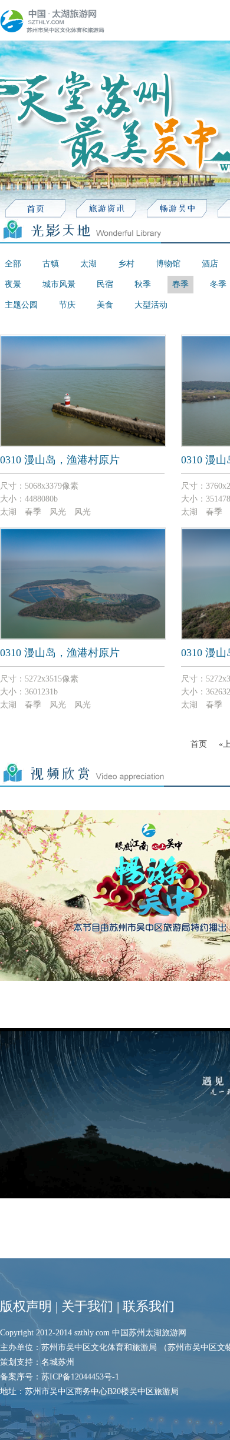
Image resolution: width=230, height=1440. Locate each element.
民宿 (105, 284)
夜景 (13, 284)
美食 (105, 304)
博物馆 (168, 263)
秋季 (142, 284)
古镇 (50, 263)
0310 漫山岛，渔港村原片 (60, 460)
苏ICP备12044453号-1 (80, 1376)
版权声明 (26, 1306)
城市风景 (58, 284)
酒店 (210, 263)
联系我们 (149, 1306)
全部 (13, 263)
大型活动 (150, 304)
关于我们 (87, 1306)
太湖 (88, 263)
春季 (180, 284)
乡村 (126, 263)
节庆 (67, 304)
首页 (198, 744)
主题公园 (21, 304)
